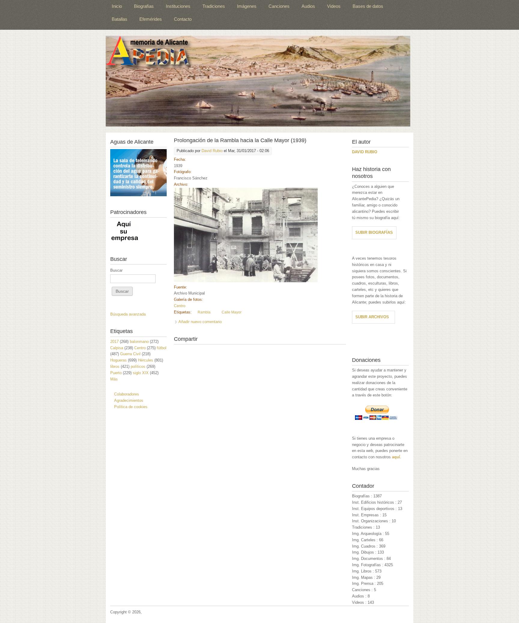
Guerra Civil (130, 354)
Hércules (145, 360)
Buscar (116, 270)
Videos (334, 6)
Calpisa (116, 348)
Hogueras (118, 360)
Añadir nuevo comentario (200, 321)
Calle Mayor (231, 312)
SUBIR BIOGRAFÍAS (374, 232)
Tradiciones (213, 6)
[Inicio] (258, 81)
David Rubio (212, 150)
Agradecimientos (128, 400)
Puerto (116, 373)
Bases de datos (368, 6)
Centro (179, 306)
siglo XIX (141, 373)
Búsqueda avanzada (128, 314)
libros (115, 366)
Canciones (279, 6)
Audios (308, 6)
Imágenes (246, 6)
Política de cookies (130, 407)
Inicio (117, 6)
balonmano (139, 341)
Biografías (144, 6)
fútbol (161, 348)
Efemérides (150, 19)
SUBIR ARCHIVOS (372, 317)
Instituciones (178, 6)
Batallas (119, 19)
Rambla (204, 312)
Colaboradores (126, 394)
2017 (114, 341)
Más (114, 379)
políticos (138, 366)
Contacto (183, 19)
